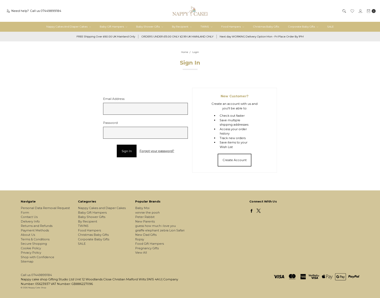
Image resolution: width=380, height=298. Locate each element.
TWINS (205, 26)
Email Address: (114, 99)
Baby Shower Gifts (148, 26)
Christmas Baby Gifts (266, 26)
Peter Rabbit (145, 217)
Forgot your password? (157, 151)
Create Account (235, 160)
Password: (110, 123)
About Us (28, 235)
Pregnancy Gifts (147, 248)
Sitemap (27, 261)
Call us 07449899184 (36, 275)
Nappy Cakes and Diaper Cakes (67, 26)
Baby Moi (142, 208)
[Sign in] (360, 11)
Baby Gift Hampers (112, 26)
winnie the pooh (147, 212)
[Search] (344, 11)
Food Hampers (231, 26)
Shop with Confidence (37, 257)
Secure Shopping (34, 243)
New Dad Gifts (146, 235)
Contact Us (29, 217)
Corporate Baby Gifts (301, 26)
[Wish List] (352, 11)
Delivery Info (30, 221)
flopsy (139, 239)
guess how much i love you (155, 226)
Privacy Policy (31, 252)
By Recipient (180, 26)
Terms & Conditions (35, 239)
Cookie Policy (31, 248)
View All (141, 252)
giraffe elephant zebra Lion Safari (159, 230)
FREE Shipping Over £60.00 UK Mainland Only (106, 36)
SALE (330, 26)
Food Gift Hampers (149, 243)
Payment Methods (35, 230)
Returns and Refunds (36, 226)
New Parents (145, 221)
